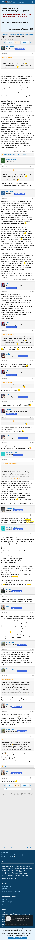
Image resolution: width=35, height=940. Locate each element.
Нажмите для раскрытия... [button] (17, 478)
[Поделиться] (30, 54)
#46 (33, 361)
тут (29, 923)
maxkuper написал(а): (8, 463)
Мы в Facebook (6, 903)
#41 (33, 53)
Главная (10, 856)
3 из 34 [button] (17, 42)
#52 (33, 515)
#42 (33, 166)
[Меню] (2, 2)
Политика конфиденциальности (23, 855)
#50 (33, 443)
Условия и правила (6, 855)
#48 (33, 401)
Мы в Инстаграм (7, 901)
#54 (33, 596)
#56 (33, 649)
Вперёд (23, 42)
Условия (4, 890)
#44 (33, 291)
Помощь (4, 856)
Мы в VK (4, 899)
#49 (33, 417)
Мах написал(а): (6, 679)
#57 (33, 676)
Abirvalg (4, 39)
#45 (33, 330)
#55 (33, 613)
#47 (33, 378)
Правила (4, 888)
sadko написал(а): (7, 57)
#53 (33, 534)
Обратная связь (6, 886)
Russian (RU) (6, 852)
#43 (33, 198)
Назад (11, 42)
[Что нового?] (29, 2)
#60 (33, 778)
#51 (33, 459)
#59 (33, 736)
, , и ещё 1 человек (14, 154)
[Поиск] (33, 2)
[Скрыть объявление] (32, 7)
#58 (33, 711)
